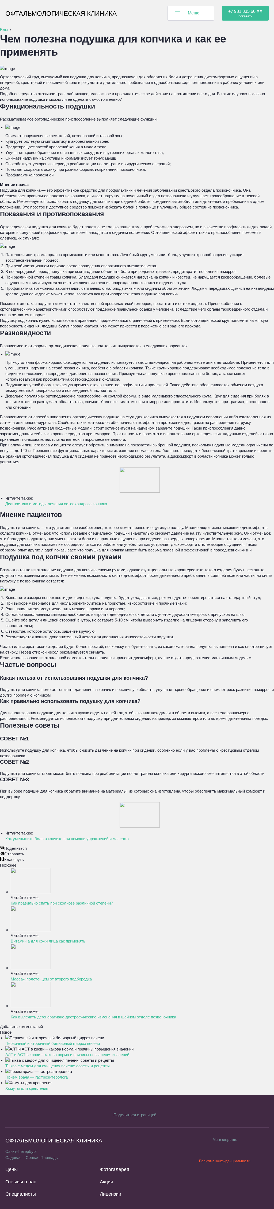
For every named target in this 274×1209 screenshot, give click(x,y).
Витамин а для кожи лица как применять (48, 941)
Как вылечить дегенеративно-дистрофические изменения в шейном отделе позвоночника (93, 1017)
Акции (106, 1181)
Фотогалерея (114, 1169)
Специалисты (20, 1194)
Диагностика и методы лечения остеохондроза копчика (56, 503)
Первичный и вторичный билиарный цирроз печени (52, 1043)
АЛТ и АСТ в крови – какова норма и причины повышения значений (67, 1054)
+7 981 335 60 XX (245, 11)
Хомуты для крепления (26, 1088)
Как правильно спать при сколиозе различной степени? (62, 903)
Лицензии (110, 1194)
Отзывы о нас (20, 1181)
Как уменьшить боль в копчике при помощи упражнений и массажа (67, 838)
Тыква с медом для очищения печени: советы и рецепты (57, 1066)
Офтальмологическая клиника (61, 13)
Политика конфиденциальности (224, 1161)
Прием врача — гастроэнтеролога (36, 1077)
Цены (11, 1169)
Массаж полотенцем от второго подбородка (51, 979)
